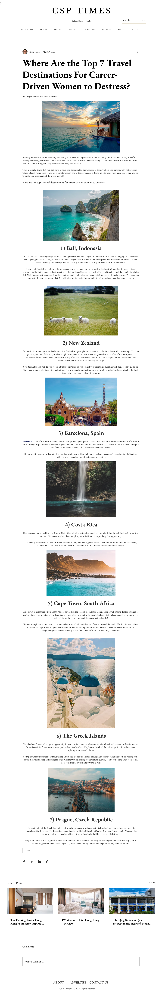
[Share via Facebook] (23, 861)
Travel (27, 850)
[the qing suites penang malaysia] (132, 901)
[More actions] (138, 52)
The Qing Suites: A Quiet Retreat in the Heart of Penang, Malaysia (132, 921)
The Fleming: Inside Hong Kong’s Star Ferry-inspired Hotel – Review (26, 921)
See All (152, 882)
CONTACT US (99, 982)
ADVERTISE (78, 982)
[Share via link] (47, 861)
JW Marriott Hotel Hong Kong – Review (80, 921)
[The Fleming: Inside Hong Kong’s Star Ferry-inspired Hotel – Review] (30, 901)
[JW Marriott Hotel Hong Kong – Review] (81, 901)
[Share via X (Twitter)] (31, 861)
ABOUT (58, 982)
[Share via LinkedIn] (39, 861)
